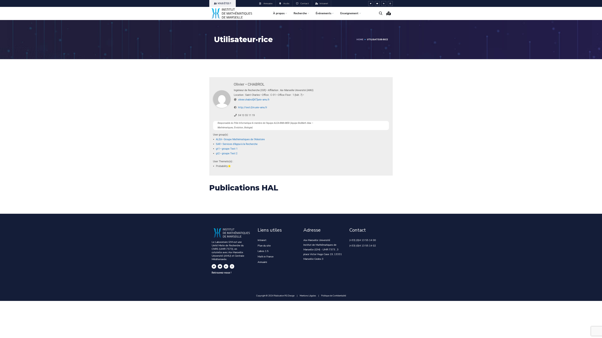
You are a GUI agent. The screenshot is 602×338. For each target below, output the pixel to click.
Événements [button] (323, 13)
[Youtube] (377, 3)
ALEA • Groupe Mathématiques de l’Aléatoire (240, 139)
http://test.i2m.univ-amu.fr (252, 107)
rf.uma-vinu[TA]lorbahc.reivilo (253, 99)
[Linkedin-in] (383, 3)
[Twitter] (370, 3)
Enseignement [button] (349, 13)
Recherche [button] (300, 13)
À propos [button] (279, 13)
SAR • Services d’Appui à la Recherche (237, 144)
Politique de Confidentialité (333, 295)
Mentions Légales (308, 295)
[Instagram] (390, 3)
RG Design (291, 295)
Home (359, 39)
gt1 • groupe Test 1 (227, 148)
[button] (222, 3)
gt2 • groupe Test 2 (227, 153)
